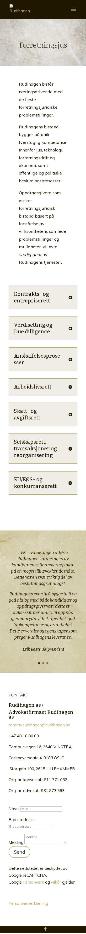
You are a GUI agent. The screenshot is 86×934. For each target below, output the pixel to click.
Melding (16, 842)
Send (19, 852)
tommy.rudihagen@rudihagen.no (39, 724)
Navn (14, 808)
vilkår (56, 882)
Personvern (33, 882)
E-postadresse (22, 819)
